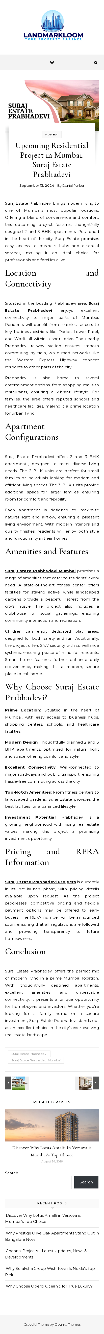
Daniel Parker (73, 185)
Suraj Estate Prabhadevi (29, 1054)
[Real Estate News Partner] (52, 25)
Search (11, 1173)
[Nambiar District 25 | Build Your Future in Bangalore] (87, 1083)
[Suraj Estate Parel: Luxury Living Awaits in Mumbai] (16, 1083)
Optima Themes (68, 1324)
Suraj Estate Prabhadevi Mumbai (36, 1060)
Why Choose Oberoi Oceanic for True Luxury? (49, 1286)
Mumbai (52, 134)
